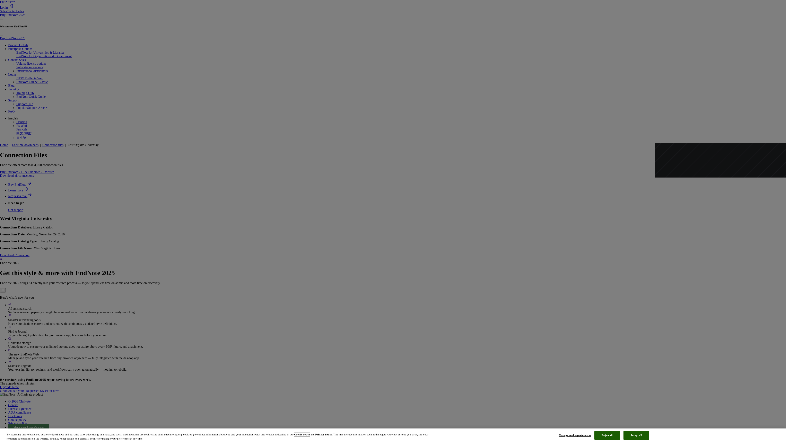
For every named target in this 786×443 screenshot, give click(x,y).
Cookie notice (302, 434)
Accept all (636, 435)
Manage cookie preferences (575, 435)
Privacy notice (323, 434)
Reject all (607, 435)
